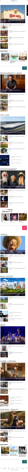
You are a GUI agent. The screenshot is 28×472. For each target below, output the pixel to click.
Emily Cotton (2, 380)
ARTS (2, 325)
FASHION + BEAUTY (9, 410)
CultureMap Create (10, 269)
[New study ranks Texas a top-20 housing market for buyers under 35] (4, 306)
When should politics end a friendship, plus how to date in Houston (17, 136)
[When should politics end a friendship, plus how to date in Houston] (4, 138)
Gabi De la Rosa (2, 428)
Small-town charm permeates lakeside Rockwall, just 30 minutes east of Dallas (15, 319)
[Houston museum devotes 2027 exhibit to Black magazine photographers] (4, 354)
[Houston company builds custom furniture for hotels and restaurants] (4, 384)
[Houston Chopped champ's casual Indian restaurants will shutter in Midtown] (4, 96)
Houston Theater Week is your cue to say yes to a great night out (16, 202)
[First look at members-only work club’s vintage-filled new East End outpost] (12, 372)
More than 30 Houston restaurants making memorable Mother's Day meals (15, 401)
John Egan (10, 264)
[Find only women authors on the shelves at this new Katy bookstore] (4, 33)
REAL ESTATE (6, 276)
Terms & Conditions (23, 468)
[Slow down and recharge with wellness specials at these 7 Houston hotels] (4, 433)
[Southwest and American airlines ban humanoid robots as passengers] (4, 264)
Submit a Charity (13, 468)
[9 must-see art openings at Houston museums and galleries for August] (4, 348)
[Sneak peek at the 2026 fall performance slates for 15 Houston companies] (12, 335)
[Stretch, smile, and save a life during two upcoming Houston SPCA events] (4, 151)
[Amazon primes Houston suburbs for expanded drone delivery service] (4, 145)
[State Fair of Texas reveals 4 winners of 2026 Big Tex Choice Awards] (4, 27)
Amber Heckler (2, 295)
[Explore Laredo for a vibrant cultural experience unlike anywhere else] (4, 270)
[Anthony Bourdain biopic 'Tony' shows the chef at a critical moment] (4, 192)
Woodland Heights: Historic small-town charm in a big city (16, 160)
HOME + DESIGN (8, 361)
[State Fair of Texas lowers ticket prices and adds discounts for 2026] (12, 245)
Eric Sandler (10, 96)
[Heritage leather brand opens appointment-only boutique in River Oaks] (12, 420)
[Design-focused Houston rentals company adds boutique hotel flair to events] (4, 391)
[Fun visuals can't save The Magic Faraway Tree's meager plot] (4, 46)
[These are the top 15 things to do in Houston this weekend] (4, 199)
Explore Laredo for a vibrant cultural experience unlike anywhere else (17, 268)
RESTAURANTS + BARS (11, 73)
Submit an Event (9, 468)
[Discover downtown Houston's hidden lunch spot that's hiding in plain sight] (4, 109)
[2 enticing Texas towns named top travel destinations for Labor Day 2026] (4, 258)
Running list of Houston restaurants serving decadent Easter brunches (15, 404)
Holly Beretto (10, 299)
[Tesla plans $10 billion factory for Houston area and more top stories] (12, 125)
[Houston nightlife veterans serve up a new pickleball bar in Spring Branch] (4, 103)
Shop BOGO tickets (24, 227)
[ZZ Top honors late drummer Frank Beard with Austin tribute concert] (12, 179)
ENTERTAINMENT (8, 169)
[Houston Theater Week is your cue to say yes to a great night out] (4, 205)
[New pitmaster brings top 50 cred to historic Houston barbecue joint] (12, 83)
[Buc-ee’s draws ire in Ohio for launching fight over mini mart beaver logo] (12, 14)
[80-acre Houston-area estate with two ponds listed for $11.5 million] (4, 300)
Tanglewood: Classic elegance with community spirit (15, 163)
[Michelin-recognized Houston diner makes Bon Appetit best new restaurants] (4, 39)
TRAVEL (4, 234)
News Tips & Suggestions (4, 468)
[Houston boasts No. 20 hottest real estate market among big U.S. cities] (12, 287)
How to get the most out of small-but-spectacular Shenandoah (15, 316)
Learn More (24, 68)
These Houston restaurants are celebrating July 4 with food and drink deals (15, 398)
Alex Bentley (10, 45)
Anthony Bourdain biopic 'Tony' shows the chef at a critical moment (17, 190)
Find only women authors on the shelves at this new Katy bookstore (17, 31)
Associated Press (2, 22)
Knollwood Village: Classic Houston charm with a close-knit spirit (16, 157)
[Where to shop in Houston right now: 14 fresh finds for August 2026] (4, 439)
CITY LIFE (4, 115)
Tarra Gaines (10, 348)
